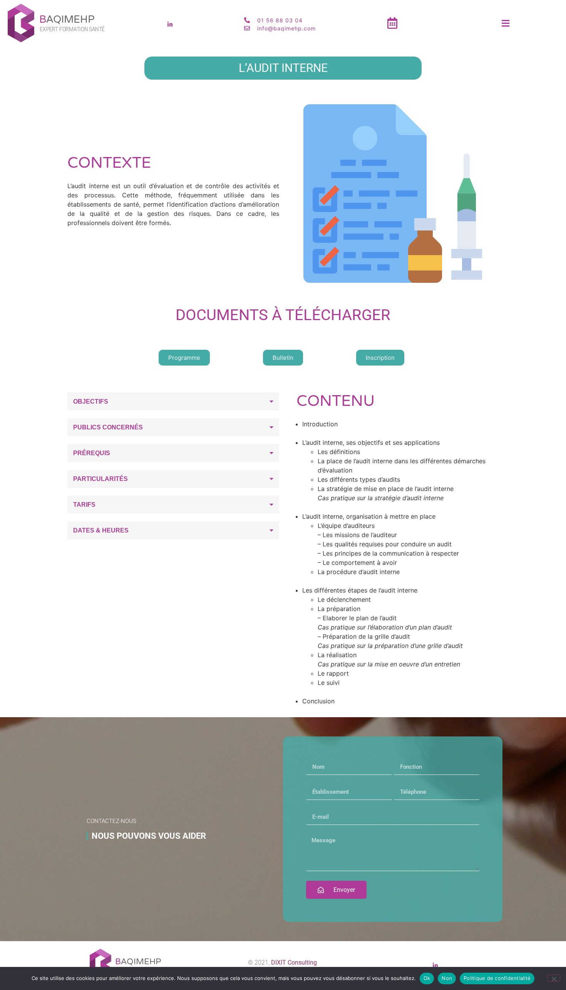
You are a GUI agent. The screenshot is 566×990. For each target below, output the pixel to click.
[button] (173, 401)
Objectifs (90, 401)
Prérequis (91, 453)
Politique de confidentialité (497, 978)
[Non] (553, 978)
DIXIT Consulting (294, 962)
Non (447, 978)
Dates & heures (101, 530)
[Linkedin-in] (170, 24)
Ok (427, 978)
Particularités (100, 479)
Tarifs (84, 504)
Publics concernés (108, 427)
